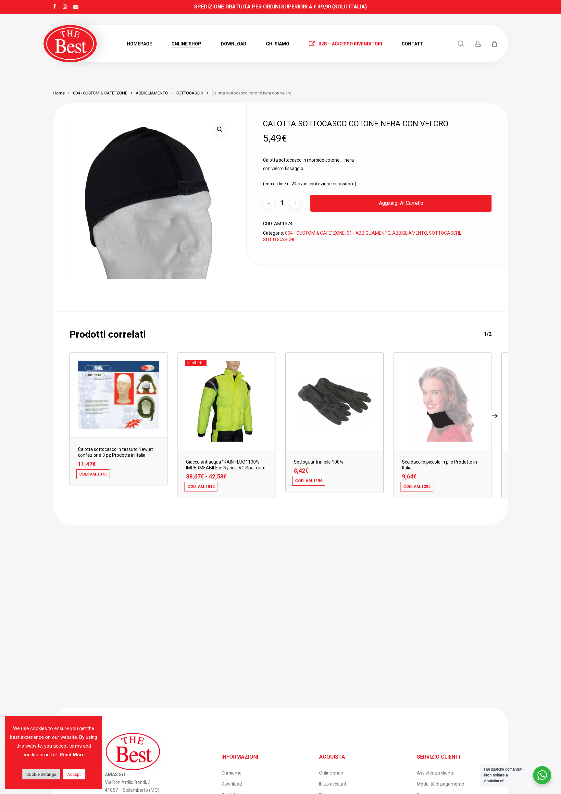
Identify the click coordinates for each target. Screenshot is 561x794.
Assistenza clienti (435, 772)
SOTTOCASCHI (189, 93)
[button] (220, 129)
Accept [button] (74, 774)
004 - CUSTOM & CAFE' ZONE (100, 93)
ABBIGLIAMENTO (152, 93)
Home (59, 93)
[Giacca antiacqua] (227, 401)
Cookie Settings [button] (41, 774)
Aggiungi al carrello (401, 203)
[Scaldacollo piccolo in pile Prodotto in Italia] (443, 401)
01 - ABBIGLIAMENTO (368, 233)
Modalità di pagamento (440, 784)
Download (231, 784)
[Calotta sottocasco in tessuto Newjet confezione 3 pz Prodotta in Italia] (119, 395)
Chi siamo (231, 772)
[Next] (494, 415)
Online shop (331, 772)
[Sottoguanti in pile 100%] (334, 401)
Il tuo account (332, 784)
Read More (72, 755)
